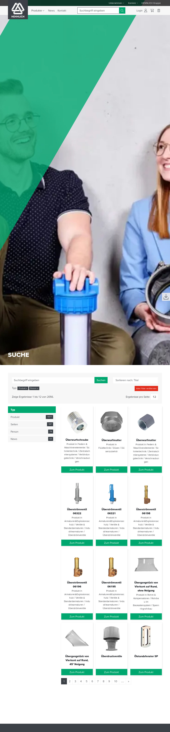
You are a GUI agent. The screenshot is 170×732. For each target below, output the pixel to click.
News (51, 10)
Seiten (14, 424)
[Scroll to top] (163, 728)
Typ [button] (13, 409)
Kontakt (62, 10)
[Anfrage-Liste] (158, 10)
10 (115, 681)
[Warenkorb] (152, 10)
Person (34, 388)
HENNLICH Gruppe (151, 3)
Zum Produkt (77, 469)
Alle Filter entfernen (146, 388)
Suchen (101, 380)
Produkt (23, 388)
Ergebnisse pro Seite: (138, 396)
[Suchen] (122, 10)
